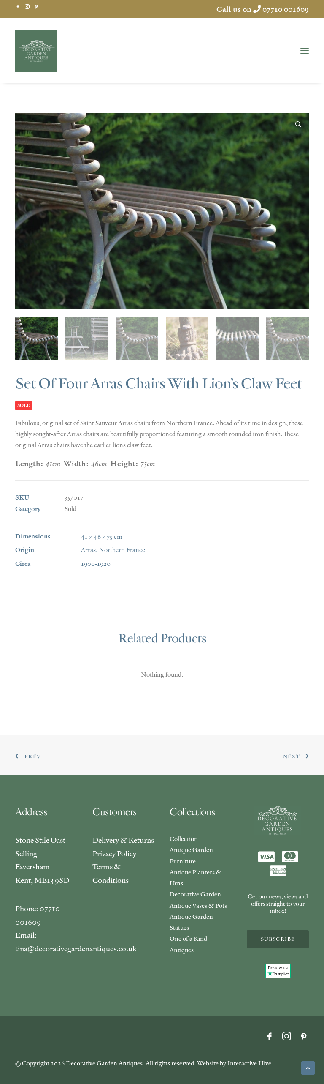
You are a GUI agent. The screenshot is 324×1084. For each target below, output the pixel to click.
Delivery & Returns (123, 840)
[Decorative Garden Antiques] (36, 51)
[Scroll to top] (308, 1066)
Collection (184, 838)
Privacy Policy (114, 853)
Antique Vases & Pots (198, 905)
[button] (18, 6)
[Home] (277, 820)
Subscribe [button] (278, 939)
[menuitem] (18, 6)
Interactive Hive (249, 1063)
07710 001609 (285, 9)
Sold (70, 508)
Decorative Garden (195, 894)
